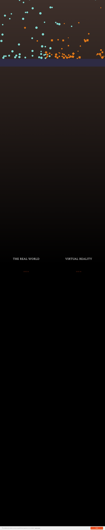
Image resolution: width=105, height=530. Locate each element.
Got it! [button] (97, 528)
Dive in (26, 271)
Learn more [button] (37, 528)
